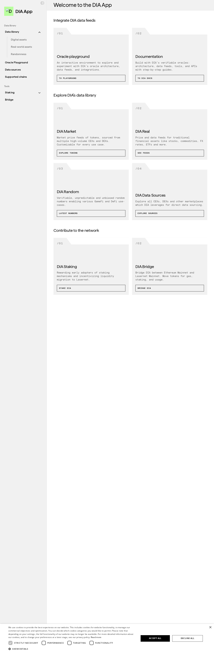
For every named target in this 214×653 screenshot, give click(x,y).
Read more (96, 637)
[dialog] (107, 638)
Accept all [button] (155, 638)
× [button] (210, 627)
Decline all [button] (187, 638)
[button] (72, 648)
